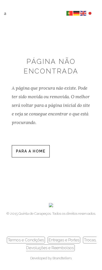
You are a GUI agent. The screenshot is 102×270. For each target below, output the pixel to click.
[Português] (69, 13)
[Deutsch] (76, 13)
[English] (83, 13)
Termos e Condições (26, 240)
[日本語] (90, 13)
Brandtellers (62, 258)
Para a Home (31, 151)
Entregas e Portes (64, 240)
